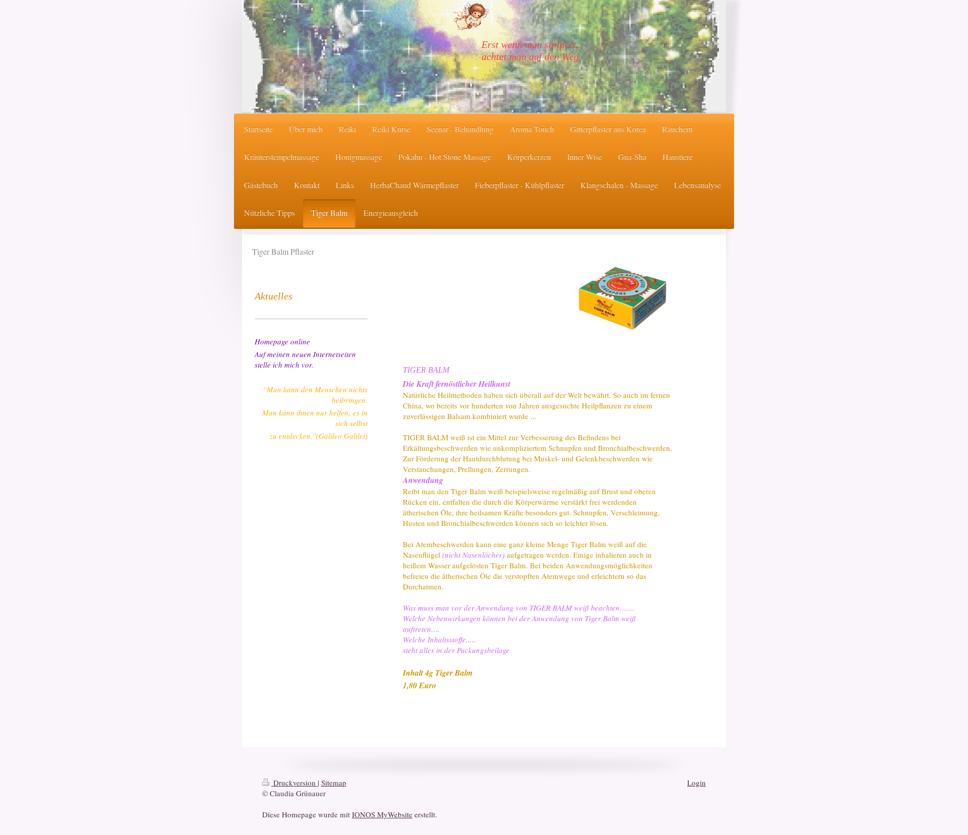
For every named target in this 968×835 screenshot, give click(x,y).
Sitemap (333, 783)
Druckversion (294, 783)
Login (696, 783)
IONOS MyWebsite (382, 814)
